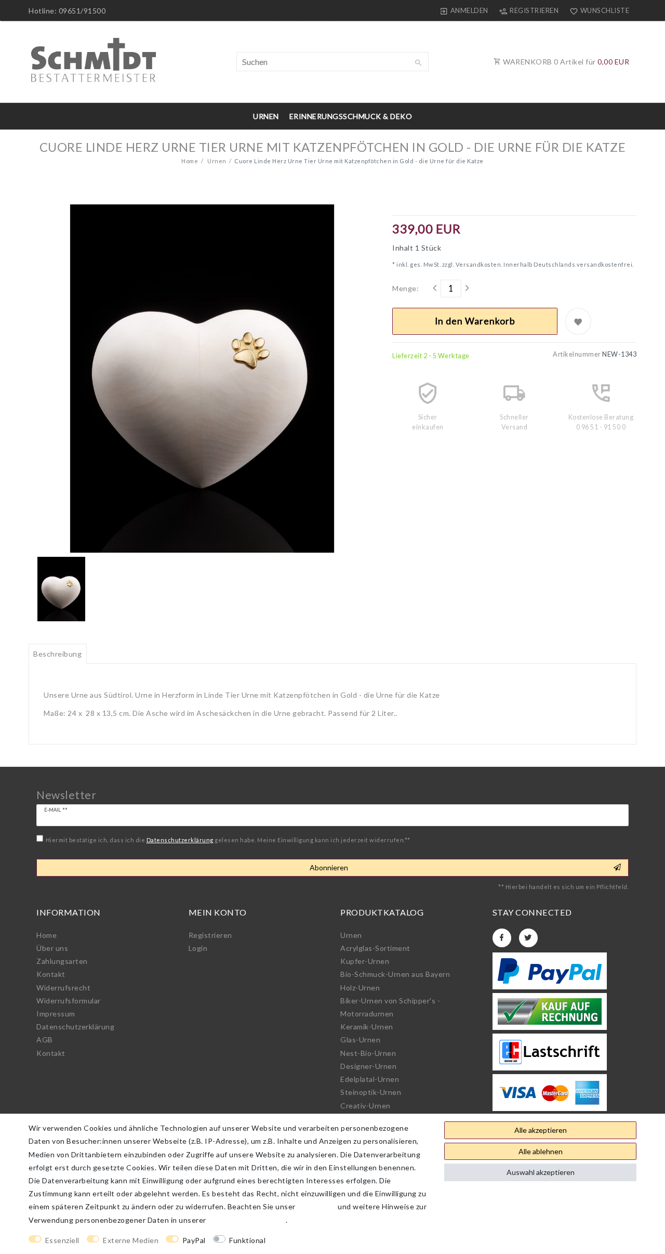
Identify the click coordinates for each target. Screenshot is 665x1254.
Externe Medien (130, 1240)
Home (189, 161)
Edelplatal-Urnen (369, 1079)
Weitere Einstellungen (314, 1240)
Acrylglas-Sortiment (375, 948)
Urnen (266, 116)
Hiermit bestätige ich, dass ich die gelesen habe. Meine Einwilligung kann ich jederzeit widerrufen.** (228, 840)
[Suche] (418, 63)
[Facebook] (502, 938)
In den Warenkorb (475, 321)
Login (198, 948)
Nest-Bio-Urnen (368, 1053)
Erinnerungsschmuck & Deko (351, 116)
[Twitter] (528, 938)
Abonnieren (329, 867)
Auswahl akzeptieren (541, 1172)
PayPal (194, 1240)
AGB (44, 1039)
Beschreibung (57, 653)
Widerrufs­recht (63, 987)
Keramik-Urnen (366, 1026)
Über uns (52, 948)
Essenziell (62, 1240)
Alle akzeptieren (540, 1130)
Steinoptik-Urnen (370, 1092)
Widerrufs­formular (68, 1000)
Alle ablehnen (540, 1151)
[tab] (58, 654)
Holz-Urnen (360, 987)
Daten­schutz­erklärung (75, 1026)
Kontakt (50, 974)
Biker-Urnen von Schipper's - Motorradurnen (390, 1007)
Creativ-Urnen (365, 1105)
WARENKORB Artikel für (565, 61)
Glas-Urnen (360, 1039)
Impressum (55, 1013)
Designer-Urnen (368, 1066)
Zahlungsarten (62, 961)
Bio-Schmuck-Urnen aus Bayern (395, 974)
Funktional (247, 1240)
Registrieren (210, 935)
